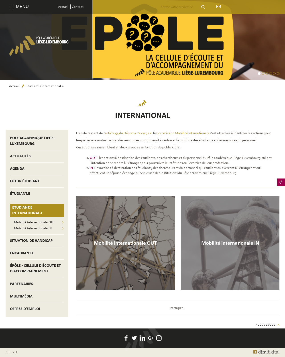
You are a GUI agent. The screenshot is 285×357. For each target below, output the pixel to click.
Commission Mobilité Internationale (182, 133)
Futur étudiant (25, 181)
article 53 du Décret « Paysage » (128, 133)
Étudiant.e (20, 194)
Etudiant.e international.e (27, 210)
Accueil (63, 7)
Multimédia (21, 296)
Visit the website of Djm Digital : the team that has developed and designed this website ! (266, 352)
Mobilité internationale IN (33, 228)
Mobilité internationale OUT (34, 222)
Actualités (20, 156)
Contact (77, 7)
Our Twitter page (134, 338)
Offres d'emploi (25, 309)
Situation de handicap (31, 241)
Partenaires (21, 284)
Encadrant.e (22, 253)
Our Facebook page (126, 338)
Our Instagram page (159, 338)
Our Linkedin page (142, 338)
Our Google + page (150, 338)
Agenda (17, 169)
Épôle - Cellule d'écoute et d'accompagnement (35, 268)
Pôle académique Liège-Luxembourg (32, 141)
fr (218, 6)
